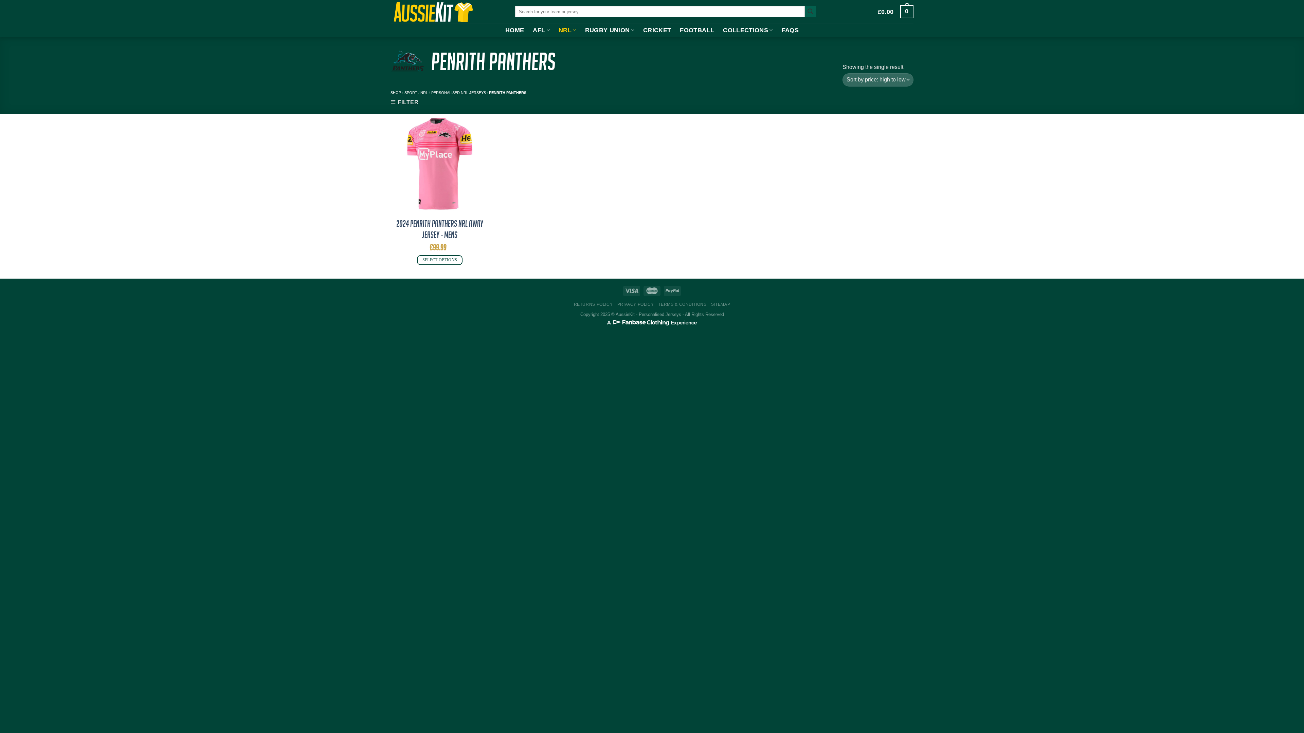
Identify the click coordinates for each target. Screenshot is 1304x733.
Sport (410, 93)
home (514, 30)
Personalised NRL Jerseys (458, 93)
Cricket (657, 30)
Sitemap (720, 304)
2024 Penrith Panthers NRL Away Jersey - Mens (439, 229)
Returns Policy (593, 304)
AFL (539, 30)
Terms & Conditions (682, 304)
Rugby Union (607, 30)
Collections (745, 30)
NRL (565, 30)
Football (697, 30)
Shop (396, 93)
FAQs (790, 30)
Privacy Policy (635, 304)
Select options (439, 260)
